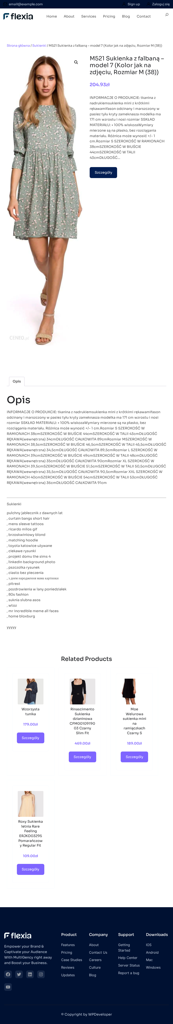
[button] (76, 62)
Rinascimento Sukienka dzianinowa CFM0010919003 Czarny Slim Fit (82, 721)
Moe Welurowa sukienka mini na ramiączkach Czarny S (134, 721)
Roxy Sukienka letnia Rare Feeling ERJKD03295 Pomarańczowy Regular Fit (30, 833)
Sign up (134, 4)
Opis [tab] (17, 381)
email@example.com (26, 4)
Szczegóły (103, 172)
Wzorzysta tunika (30, 711)
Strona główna (18, 46)
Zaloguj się (161, 4)
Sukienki (39, 46)
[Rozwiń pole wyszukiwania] (166, 16)
